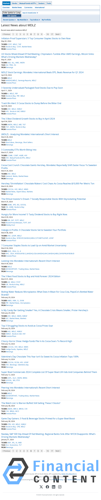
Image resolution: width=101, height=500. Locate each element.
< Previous (6, 34)
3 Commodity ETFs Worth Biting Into (18, 149)
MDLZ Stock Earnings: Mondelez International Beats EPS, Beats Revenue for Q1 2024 (42, 72)
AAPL (9, 378)
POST (18, 282)
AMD (17, 63)
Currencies (28, 7)
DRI (9, 220)
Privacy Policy (57, 479)
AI (16, 443)
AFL (13, 443)
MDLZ (15, 44)
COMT (16, 155)
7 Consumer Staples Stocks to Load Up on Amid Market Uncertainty (33, 245)
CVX (25, 409)
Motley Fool (10, 225)
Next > (58, 34)
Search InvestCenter (29, 13)
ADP (9, 443)
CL (18, 251)
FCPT (17, 220)
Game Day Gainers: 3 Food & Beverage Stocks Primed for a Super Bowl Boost (38, 418)
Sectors (41, 3)
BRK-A (15, 409)
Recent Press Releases (14, 223)
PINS (11, 65)
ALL (13, 63)
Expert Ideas (21, 192)
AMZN (22, 63)
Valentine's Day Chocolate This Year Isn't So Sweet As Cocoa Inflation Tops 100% (40, 356)
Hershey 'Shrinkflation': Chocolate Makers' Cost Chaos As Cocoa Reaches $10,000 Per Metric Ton (47, 183)
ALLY (14, 378)
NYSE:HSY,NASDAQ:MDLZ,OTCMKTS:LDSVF (32, 238)
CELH (14, 251)
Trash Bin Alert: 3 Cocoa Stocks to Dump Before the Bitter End (31, 103)
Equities (20, 349)
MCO (17, 411)
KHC (7, 253)
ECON (17, 362)
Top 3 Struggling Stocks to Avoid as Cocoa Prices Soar (27, 325)
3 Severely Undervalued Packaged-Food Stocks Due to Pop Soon (32, 87)
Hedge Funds (11, 349)
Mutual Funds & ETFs (17, 158)
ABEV (9, 300)
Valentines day (23, 365)
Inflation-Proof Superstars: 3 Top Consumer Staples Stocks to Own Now (35, 38)
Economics (14, 445)
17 (52, 34)
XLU (7, 445)
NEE (20, 124)
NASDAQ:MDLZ (11, 80)
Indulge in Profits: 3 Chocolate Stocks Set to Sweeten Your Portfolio (33, 230)
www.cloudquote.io (69, 474)
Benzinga (9, 67)
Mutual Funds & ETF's (27, 3)
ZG (15, 65)
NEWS (26, 189)
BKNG (25, 378)
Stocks (14, 3)
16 (48, 34)
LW (9, 282)
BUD (9, 251)
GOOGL (23, 205)
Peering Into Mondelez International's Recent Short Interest (30, 387)
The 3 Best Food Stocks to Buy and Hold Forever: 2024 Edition (30, 276)
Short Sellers (27, 142)
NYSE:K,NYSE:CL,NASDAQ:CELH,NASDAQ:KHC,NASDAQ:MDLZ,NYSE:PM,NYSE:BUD (44, 253)
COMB (10, 155)
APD (14, 205)
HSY (9, 109)
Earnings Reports (24, 80)
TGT (24, 124)
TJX (7, 207)
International (39, 7)
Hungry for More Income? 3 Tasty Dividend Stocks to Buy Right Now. (34, 214)
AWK (14, 300)
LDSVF (14, 236)
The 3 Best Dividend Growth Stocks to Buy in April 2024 (28, 118)
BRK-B (21, 409)
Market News (17, 7)
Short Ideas (10, 142)
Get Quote (11, 15)
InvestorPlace (11, 49)
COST (10, 44)
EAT (12, 220)
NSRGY (19, 109)
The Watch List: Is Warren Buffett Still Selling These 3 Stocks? (30, 403)
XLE (7, 65)
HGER (21, 155)
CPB (9, 424)
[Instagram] (59, 487)
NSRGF (24, 316)
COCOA (10, 189)
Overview (5, 7)
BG (18, 205)
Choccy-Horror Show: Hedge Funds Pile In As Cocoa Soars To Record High (36, 341)
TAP (19, 44)
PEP (16, 93)
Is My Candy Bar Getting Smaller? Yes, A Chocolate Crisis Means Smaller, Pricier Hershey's (44, 310)
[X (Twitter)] (41, 487)
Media (15, 176)
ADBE (10, 205)
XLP (7, 318)
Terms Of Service (74, 479)
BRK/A (12, 411)
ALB (9, 63)
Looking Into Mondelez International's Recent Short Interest (30, 260)
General (9, 176)
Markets (6, 3)
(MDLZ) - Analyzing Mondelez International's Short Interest (30, 134)
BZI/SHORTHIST (11, 269)
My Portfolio (46, 20)
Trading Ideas (23, 269)
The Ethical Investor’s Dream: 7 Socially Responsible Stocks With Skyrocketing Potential (43, 199)
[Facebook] (47, 487)
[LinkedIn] (53, 487)
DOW (22, 300)
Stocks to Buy (11, 47)
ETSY (18, 380)
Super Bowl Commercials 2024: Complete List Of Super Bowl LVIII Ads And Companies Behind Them (49, 372)
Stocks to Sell (14, 111)
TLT (20, 445)
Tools (49, 3)
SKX (14, 380)
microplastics (25, 303)
